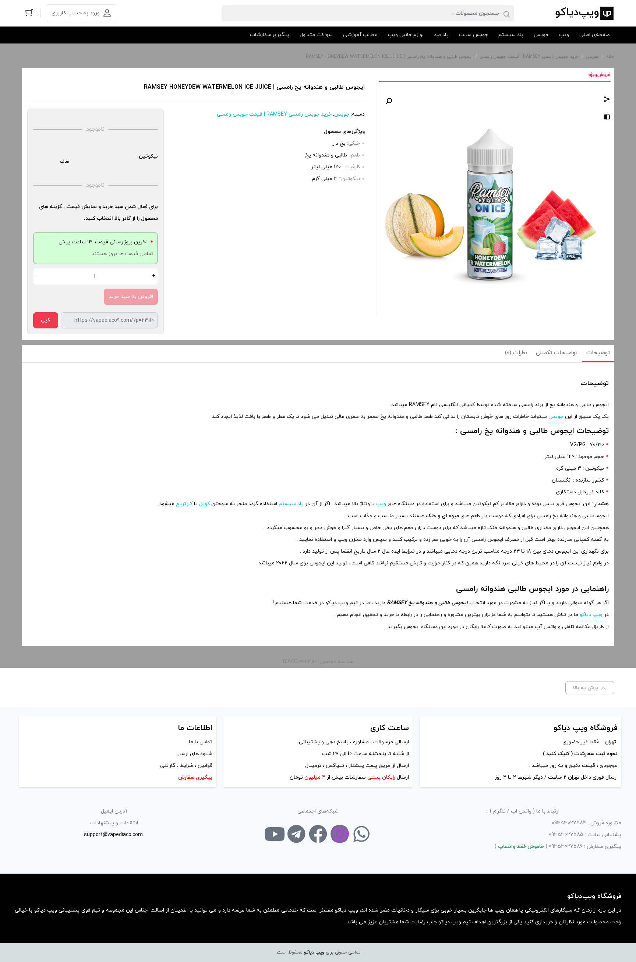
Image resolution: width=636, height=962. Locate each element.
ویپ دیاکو (591, 614)
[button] (388, 101)
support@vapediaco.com (113, 834)
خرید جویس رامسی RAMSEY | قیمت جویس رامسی (529, 57)
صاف (64, 162)
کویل (204, 503)
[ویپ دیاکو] (584, 13)
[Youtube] (274, 834)
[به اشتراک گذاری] (607, 100)
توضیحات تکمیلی (556, 353)
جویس (592, 57)
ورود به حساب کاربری (76, 13)
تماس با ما (200, 742)
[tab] (598, 353)
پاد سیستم (291, 503)
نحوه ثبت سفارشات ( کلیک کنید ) (579, 753)
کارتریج (184, 503)
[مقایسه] (607, 118)
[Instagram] (340, 834)
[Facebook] (318, 834)
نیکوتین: (147, 156)
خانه (610, 57)
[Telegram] (296, 834)
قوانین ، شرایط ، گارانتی (186, 765)
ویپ (381, 503)
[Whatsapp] (361, 834)
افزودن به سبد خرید (131, 296)
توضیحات (598, 353)
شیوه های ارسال (194, 753)
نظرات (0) (516, 353)
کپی (45, 320)
